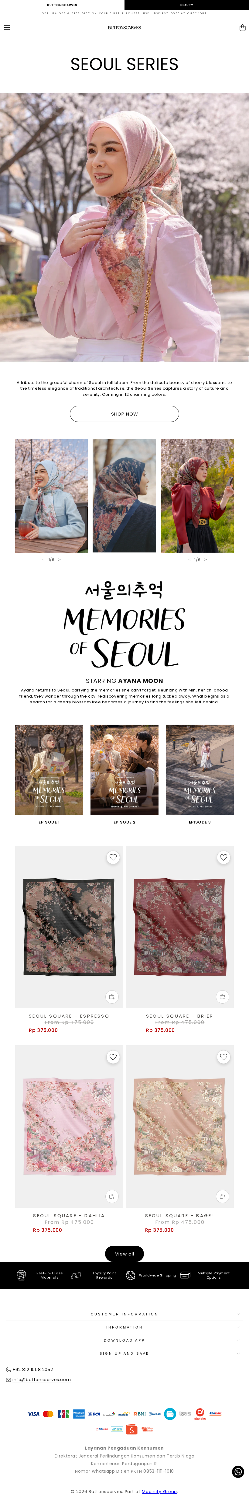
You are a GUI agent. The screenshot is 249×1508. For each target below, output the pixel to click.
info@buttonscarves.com (41, 1380)
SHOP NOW (124, 414)
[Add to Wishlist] (113, 857)
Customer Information (125, 1314)
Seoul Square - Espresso (69, 1016)
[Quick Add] (112, 997)
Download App (124, 1340)
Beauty (186, 5)
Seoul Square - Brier (179, 1016)
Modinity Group (159, 1492)
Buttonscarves (62, 5)
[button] (7, 28)
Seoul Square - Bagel (180, 1216)
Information (124, 1327)
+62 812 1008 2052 (32, 1370)
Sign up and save (124, 1353)
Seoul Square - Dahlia (69, 1216)
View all (124, 1254)
